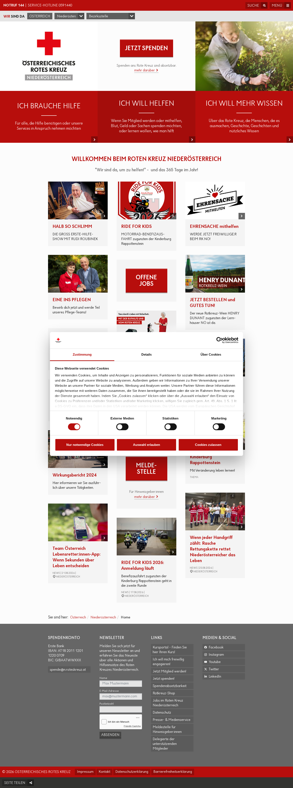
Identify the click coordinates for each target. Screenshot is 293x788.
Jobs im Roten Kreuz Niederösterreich (168, 703)
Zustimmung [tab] (82, 354)
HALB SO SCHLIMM (72, 226)
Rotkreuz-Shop (164, 693)
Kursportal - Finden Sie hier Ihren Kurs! (170, 650)
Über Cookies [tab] (211, 354)
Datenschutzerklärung (131, 772)
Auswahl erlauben (146, 445)
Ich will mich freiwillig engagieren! (168, 662)
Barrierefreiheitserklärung (172, 772)
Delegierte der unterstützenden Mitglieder (165, 744)
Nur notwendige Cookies (84, 445)
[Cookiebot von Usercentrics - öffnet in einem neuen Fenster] (219, 340)
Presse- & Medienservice (171, 720)
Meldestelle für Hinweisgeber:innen (167, 729)
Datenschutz (162, 713)
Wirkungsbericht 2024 (75, 475)
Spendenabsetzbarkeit (169, 686)
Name (103, 678)
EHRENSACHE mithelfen (214, 226)
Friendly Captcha (132, 726)
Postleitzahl (107, 703)
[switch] (122, 426)
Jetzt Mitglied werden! (169, 672)
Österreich (39, 16)
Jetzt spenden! (163, 679)
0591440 (65, 6)
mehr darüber (145, 70)
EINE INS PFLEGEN (72, 300)
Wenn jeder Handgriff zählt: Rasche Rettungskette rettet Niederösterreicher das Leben (212, 549)
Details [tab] (146, 354)
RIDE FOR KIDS (136, 226)
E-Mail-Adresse (109, 691)
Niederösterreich (103, 618)
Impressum (85, 772)
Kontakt (104, 772)
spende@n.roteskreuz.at (68, 670)
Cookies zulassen (208, 445)
